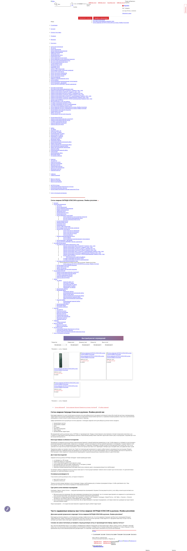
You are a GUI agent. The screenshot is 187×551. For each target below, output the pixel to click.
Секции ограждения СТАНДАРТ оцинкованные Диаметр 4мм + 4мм (69, 97)
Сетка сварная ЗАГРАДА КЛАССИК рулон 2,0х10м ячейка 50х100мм (118, 356)
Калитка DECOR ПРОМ (57, 124)
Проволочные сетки (56, 64)
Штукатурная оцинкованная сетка (60, 60)
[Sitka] (53, 1)
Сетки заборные (59, 407)
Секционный (54, 151)
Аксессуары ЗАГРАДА (57, 100)
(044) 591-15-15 (111, 2)
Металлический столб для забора (60, 101)
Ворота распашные (56, 181)
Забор (52, 128)
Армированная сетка (57, 55)
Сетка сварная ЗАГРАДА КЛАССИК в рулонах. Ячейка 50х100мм (69, 107)
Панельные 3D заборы (57, 136)
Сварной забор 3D (56, 131)
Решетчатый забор (56, 143)
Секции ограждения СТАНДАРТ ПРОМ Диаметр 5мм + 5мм (67, 94)
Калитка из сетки (55, 162)
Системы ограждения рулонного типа (61, 105)
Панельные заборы (56, 140)
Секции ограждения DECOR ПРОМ (60, 120)
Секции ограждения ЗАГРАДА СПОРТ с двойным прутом (67, 93)
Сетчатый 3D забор (56, 132)
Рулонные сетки (55, 66)
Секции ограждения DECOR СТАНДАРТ (62, 119)
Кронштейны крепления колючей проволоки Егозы (65, 189)
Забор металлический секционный (60, 147)
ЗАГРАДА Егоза (55, 185)
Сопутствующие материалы (59, 193)
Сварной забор (55, 149)
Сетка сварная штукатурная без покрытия (63, 59)
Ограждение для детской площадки (61, 114)
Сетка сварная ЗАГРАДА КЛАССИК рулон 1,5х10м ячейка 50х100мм (66, 369)
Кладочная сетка (55, 56)
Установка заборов (56, 155)
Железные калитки (56, 169)
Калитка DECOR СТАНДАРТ (59, 123)
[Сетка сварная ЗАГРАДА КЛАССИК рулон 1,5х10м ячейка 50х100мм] (63, 360)
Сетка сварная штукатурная (59, 58)
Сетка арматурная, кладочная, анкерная (62, 70)
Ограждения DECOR (56, 117)
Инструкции (126, 534)
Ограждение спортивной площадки (61, 110)
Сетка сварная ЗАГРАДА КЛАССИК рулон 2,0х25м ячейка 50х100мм (66, 386)
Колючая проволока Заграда (59, 188)
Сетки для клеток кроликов (58, 74)
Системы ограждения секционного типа (62, 89)
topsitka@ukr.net (98, 546)
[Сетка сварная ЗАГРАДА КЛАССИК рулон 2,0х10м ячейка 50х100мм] (119, 353)
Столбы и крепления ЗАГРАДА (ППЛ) (61, 103)
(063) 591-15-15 (101, 2)
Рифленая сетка (55, 67)
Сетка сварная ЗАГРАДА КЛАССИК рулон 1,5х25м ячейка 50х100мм (92, 356)
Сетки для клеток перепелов (59, 73)
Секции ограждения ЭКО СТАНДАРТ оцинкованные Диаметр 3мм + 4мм (71, 96)
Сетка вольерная (55, 77)
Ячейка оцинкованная (57, 52)
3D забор (53, 129)
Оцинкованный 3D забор (58, 133)
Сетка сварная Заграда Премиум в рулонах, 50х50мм (81, 407)
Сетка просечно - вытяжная (58, 82)
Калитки (53, 159)
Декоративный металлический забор (61, 144)
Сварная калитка (55, 170)
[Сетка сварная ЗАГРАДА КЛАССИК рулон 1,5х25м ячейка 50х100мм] (93, 353)
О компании (54, 25)
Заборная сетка (55, 53)
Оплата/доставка (56, 32)
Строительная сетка (56, 63)
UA (72, 5)
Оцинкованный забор (57, 153)
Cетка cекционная (56, 49)
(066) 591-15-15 (92, 2)
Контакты (53, 43)
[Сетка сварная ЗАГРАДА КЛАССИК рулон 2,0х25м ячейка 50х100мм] (67, 383)
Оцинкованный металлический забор (61, 142)
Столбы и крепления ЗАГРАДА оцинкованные (63, 104)
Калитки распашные (56, 163)
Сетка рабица (55, 80)
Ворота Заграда (55, 179)
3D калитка (54, 160)
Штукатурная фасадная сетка (59, 62)
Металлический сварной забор (59, 146)
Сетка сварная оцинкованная (59, 51)
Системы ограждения (57, 87)
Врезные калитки (55, 165)
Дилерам (53, 36)
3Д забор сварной (103, 407)
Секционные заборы (56, 137)
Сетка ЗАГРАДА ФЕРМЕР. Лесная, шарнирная (63, 84)
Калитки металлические (57, 167)
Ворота (113, 543)
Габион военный (55, 175)
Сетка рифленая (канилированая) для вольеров (64, 81)
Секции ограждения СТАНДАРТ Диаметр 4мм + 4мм (65, 92)
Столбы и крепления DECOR (59, 121)
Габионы (53, 174)
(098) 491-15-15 (121, 2)
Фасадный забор (55, 154)
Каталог (53, 29)
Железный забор (55, 139)
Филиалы (53, 39)
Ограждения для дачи (57, 111)
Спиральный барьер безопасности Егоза (62, 186)
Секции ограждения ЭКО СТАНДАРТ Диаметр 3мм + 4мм (67, 90)
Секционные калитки (56, 166)
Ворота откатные (56, 180)
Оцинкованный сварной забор (59, 150)
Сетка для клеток (97, 545)
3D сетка (53, 48)
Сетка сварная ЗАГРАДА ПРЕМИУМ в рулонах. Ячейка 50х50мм (68, 108)
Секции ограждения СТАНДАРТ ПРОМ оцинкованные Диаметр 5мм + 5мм (71, 98)
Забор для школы (55, 112)
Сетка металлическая (57, 46)
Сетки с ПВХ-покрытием (57, 69)
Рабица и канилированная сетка (60, 78)
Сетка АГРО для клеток (57, 71)
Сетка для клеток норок (57, 76)
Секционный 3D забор (57, 135)
